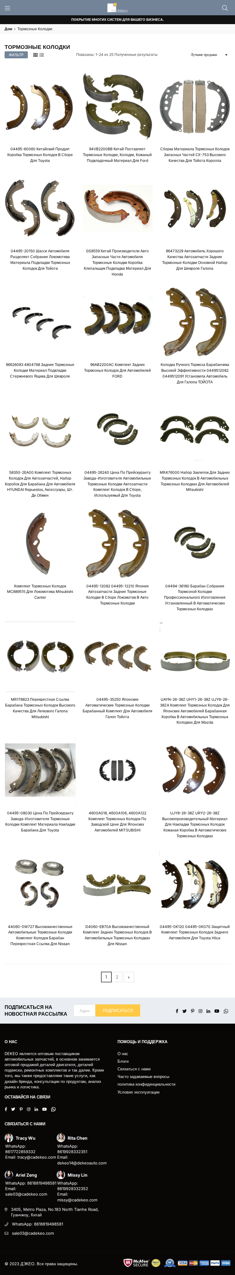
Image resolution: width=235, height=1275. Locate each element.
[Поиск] (224, 7)
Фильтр (16, 55)
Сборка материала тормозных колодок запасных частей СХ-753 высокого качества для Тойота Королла (194, 155)
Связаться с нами (134, 1068)
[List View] (42, 54)
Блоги (123, 1061)
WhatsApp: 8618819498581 (37, 1224)
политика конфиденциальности (146, 1084)
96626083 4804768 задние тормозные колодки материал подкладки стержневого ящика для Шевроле (40, 370)
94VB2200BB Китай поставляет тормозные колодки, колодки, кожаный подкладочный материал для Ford (117, 155)
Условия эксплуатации (138, 1092)
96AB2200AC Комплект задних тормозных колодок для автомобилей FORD (117, 370)
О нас (123, 1053)
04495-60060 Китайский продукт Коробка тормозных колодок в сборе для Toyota (40, 155)
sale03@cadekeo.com (33, 1233)
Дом (8, 29)
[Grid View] (35, 54)
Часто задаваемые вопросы (143, 1076)
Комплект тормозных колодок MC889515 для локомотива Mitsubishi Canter (40, 592)
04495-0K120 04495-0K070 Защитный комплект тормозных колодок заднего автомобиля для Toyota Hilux (195, 932)
